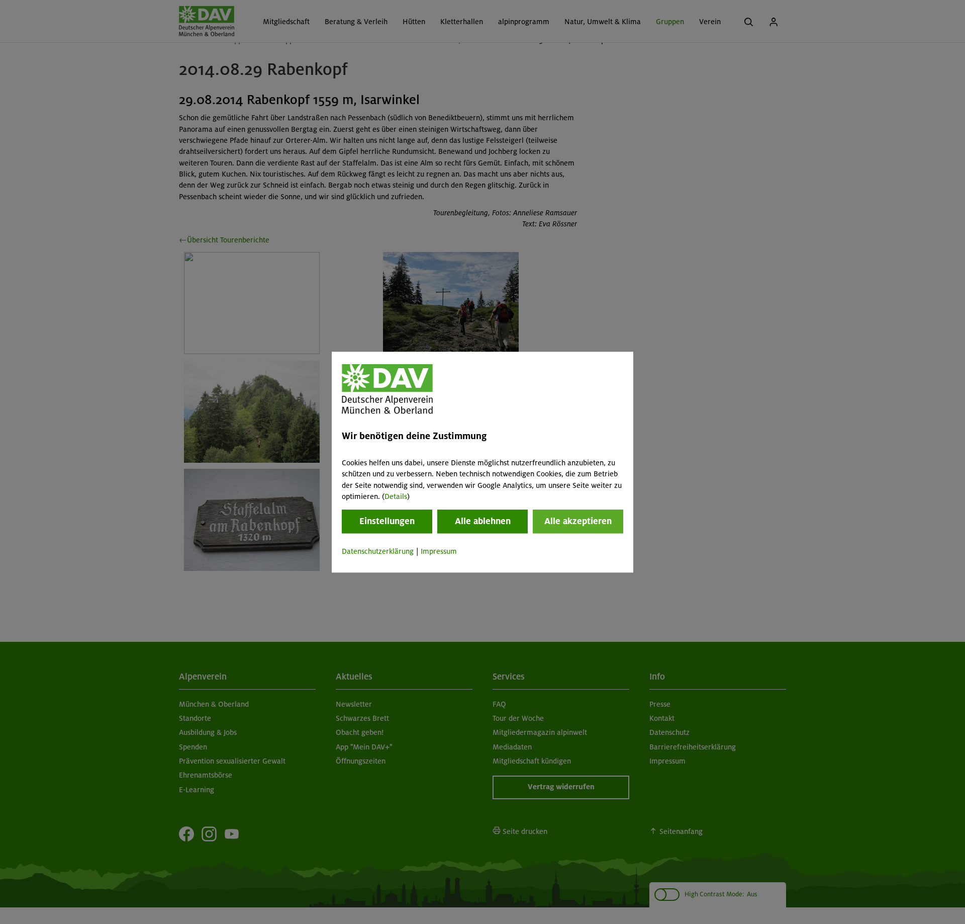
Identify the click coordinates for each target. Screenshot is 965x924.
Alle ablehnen (483, 521)
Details (395, 496)
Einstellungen (387, 521)
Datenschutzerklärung (378, 551)
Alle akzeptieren (578, 521)
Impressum (439, 551)
